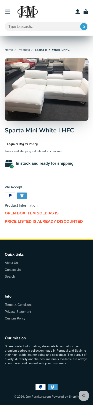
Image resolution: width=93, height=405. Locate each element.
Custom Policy (15, 318)
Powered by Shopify (65, 396)
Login (11, 144)
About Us (11, 263)
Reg (21, 144)
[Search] (84, 26)
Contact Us (13, 270)
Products (24, 49)
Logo (27, 12)
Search (10, 276)
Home (9, 49)
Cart (85, 12)
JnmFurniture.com (38, 396)
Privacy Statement (18, 311)
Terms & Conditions (18, 304)
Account (77, 12)
